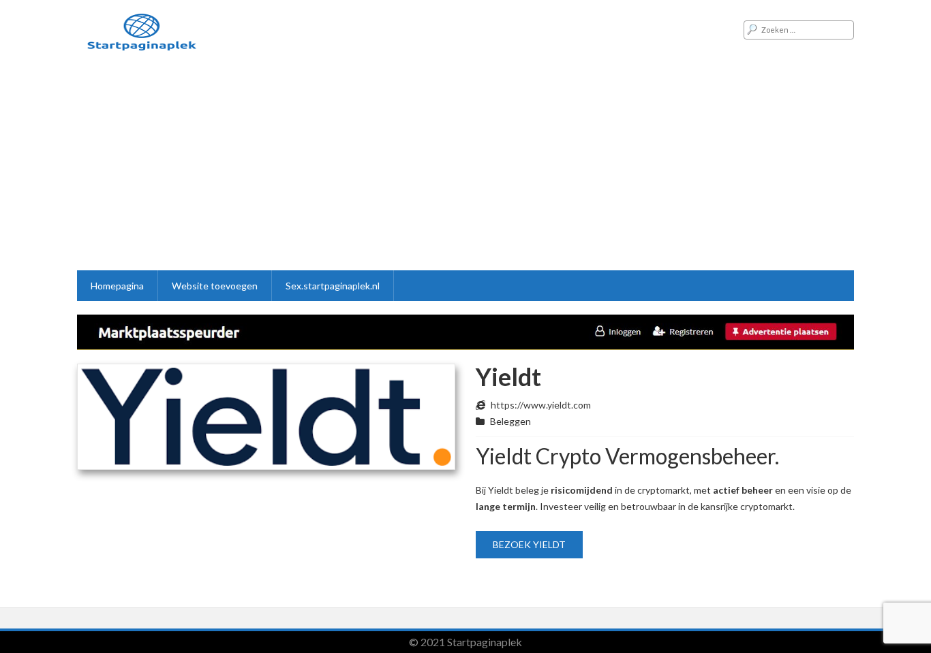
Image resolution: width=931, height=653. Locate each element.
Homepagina (117, 285)
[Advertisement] (465, 168)
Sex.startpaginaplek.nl (333, 285)
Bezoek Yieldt (529, 544)
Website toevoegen (215, 285)
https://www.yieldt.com (541, 405)
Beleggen (510, 421)
